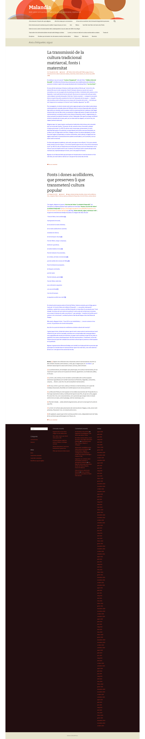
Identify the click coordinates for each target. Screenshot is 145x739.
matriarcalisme (79, 74)
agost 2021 (100, 588)
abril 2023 (99, 535)
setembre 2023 (101, 522)
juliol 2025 (99, 465)
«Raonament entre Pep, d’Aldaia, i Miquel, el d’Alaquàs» (83, 443)
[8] (48, 414)
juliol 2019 (99, 653)
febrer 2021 (100, 603)
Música (77, 25)
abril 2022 (99, 567)
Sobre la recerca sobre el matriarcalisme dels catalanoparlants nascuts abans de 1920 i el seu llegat (54, 29)
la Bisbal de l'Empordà (73, 196)
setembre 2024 (101, 491)
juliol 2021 (99, 590)
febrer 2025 (100, 478)
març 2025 (99, 476)
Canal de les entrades (36, 455)
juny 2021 (99, 593)
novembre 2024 (101, 486)
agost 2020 (100, 619)
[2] (48, 369)
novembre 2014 (101, 723)
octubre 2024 (100, 489)
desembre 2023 (101, 515)
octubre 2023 (100, 520)
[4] (48, 386)
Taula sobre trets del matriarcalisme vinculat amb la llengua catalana (46, 32)
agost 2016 (100, 668)
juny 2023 (99, 530)
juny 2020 (99, 624)
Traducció (105, 32)
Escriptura (31, 36)
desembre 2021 (101, 577)
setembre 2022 (101, 554)
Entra (32, 453)
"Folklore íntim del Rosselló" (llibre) (77, 72)
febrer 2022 (100, 572)
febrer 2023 (100, 541)
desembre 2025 (101, 452)
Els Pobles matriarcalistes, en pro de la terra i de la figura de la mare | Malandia (83, 439)
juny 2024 (99, 499)
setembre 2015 (101, 697)
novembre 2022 (101, 548)
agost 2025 (100, 463)
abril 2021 (99, 598)
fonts (90, 72)
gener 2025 (100, 481)
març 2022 (99, 569)
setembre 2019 (101, 647)
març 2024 (99, 507)
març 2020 (99, 632)
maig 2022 (99, 564)
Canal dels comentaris (36, 458)
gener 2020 (100, 637)
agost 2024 (100, 494)
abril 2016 (99, 679)
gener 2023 (100, 543)
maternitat (72, 74)
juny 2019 (99, 655)
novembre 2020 (101, 611)
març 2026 (99, 444)
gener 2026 (100, 450)
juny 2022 (99, 561)
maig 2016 (99, 676)
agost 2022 (100, 556)
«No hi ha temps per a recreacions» (63, 21)
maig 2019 (99, 658)
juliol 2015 (99, 702)
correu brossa (34, 439)
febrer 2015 (100, 715)
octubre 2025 (100, 457)
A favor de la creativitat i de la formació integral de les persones (92, 21)
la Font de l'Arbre (84, 196)
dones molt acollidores (90, 194)
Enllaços (76, 36)
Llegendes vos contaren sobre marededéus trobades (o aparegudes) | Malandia (82, 460)
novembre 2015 (101, 692)
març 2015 (99, 712)
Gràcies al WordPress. (72, 735)
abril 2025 (99, 473)
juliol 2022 (99, 559)
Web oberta (85, 36)
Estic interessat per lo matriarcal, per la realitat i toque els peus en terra (47, 25)
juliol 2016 (99, 671)
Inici (71, 25)
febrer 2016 (100, 684)
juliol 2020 (99, 621)
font (48, 196)
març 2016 (99, 681)
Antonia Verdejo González (77, 194)
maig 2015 (99, 707)
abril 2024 (99, 504)
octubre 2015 (100, 694)
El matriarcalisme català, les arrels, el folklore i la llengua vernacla (60, 442)
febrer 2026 (100, 447)
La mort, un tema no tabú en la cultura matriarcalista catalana (83, 32)
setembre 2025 (101, 460)
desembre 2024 (101, 483)
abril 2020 (99, 629)
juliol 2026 (99, 434)
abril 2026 (99, 442)
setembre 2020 (101, 616)
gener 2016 (100, 686)
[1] (52, 361)
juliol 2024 (99, 496)
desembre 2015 (101, 689)
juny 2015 (99, 705)
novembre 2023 (101, 517)
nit (84, 74)
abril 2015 (99, 710)
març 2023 (99, 538)
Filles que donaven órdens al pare (61, 451)
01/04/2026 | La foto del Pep (82, 431)
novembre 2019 (101, 642)
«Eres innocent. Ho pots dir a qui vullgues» (40, 21)
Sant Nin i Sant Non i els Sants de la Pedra (93, 25)
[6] (48, 402)
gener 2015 (100, 718)
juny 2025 (99, 468)
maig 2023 (99, 533)
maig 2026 (99, 439)
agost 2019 (100, 650)
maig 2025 (99, 470)
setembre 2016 (101, 666)
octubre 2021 (100, 582)
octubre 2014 (100, 725)
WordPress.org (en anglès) (37, 460)
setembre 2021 (101, 585)
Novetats (94, 36)
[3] (48, 378)
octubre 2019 (100, 645)
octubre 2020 (100, 614)
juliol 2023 (99, 528)
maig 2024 (99, 502)
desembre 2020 (101, 608)
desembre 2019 (101, 640)
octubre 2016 (100, 663)
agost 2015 (100, 699)
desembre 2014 (101, 720)
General (63, 72)
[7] (48, 408)
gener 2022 (100, 575)
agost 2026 (100, 431)
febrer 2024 (100, 509)
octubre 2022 (100, 551)
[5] (48, 392)
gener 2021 (100, 606)
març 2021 (99, 601)
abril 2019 (99, 660)
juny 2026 (99, 437)
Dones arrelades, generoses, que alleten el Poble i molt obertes (83, 473)
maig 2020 (99, 627)
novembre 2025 (101, 455)
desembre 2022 (101, 546)
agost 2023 (100, 525)
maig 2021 (99, 595)
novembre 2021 (101, 580)
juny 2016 (99, 673)
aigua (87, 72)
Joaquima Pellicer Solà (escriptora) (58, 196)
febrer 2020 (100, 634)
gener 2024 (100, 512)
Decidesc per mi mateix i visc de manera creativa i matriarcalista (54, 36)
